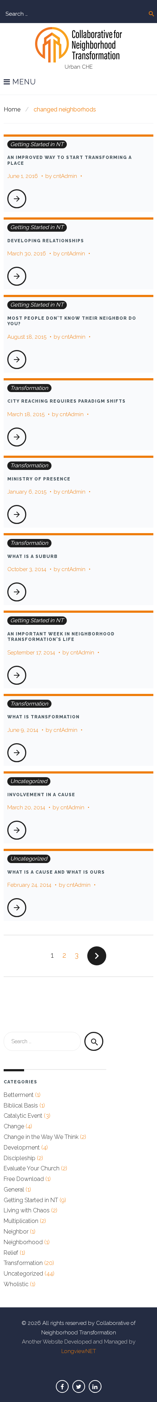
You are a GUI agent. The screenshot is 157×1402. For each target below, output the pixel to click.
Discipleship (19, 1158)
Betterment (19, 1094)
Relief (11, 1252)
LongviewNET (78, 1351)
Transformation (29, 388)
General (14, 1189)
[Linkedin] (95, 1386)
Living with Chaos (27, 1210)
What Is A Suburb (32, 556)
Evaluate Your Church (32, 1168)
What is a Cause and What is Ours (56, 872)
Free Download (24, 1178)
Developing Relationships (45, 240)
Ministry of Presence (38, 479)
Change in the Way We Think (41, 1136)
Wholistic (16, 1284)
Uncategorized (28, 781)
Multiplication (21, 1220)
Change (14, 1126)
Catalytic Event (23, 1115)
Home (12, 109)
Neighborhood (23, 1242)
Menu (23, 82)
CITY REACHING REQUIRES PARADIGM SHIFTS (66, 401)
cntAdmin (65, 176)
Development (22, 1147)
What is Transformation (43, 716)
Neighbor (16, 1231)
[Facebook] (62, 1386)
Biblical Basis (21, 1105)
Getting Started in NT (37, 144)
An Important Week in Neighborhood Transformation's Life (61, 636)
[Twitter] (78, 1386)
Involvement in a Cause (41, 794)
